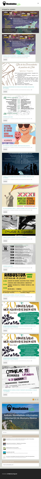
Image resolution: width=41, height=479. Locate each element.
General (18, 31)
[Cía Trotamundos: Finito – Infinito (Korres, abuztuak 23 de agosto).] (20, 196)
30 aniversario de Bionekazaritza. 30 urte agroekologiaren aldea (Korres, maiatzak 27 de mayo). (19, 358)
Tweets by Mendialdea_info (8, 464)
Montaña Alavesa (22, 31)
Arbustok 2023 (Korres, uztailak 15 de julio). (14, 295)
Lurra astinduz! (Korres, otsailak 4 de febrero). (15, 237)
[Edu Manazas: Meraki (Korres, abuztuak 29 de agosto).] (19, 134)
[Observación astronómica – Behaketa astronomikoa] (19, 44)
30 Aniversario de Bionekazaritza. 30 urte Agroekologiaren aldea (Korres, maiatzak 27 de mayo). (19, 326)
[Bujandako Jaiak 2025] (4, 452)
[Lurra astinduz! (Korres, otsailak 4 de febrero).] (19, 225)
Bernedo (11, 440)
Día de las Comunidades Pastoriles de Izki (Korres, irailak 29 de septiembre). (18, 87)
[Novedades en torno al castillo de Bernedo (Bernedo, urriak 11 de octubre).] (4, 439)
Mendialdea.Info (10, 31)
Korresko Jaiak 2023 (8, 266)
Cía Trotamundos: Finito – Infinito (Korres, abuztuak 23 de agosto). (20, 208)
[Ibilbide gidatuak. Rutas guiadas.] (4, 448)
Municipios (27, 31)
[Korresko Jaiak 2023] (19, 254)
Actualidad (15, 31)
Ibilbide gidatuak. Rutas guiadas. (12, 447)
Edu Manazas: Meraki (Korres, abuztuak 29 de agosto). (16, 145)
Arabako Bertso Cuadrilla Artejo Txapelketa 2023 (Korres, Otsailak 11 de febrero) (20, 390)
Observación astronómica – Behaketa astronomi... (15, 30)
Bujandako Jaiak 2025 (10, 452)
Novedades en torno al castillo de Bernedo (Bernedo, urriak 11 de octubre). (20, 438)
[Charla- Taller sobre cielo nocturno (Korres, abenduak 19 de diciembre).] (20, 164)
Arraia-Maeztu (16, 89)
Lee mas (5, 59)
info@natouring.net (12, 474)
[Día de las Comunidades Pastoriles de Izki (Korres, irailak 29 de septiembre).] (20, 74)
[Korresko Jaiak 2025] (19, 105)
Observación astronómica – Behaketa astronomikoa (16, 56)
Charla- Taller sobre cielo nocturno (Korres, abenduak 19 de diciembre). (18, 177)
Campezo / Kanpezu (13, 453)
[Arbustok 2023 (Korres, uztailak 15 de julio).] (19, 283)
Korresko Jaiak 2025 (8, 117)
